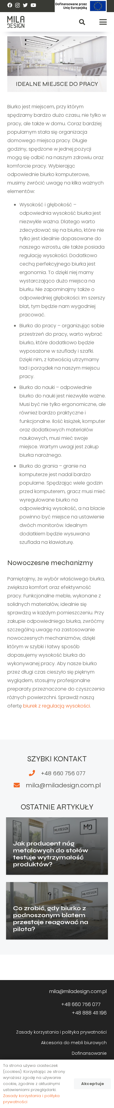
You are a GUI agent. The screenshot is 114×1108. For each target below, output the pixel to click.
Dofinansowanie (89, 1053)
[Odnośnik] (81, 6)
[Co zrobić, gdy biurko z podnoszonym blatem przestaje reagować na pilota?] (57, 911)
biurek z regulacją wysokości (56, 705)
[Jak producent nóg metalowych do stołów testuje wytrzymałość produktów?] (57, 846)
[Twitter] (25, 5)
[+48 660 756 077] (35, 773)
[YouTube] (33, 5)
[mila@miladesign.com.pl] (19, 785)
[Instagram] (17, 5)
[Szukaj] (82, 22)
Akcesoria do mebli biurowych (74, 1043)
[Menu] (103, 22)
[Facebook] (9, 5)
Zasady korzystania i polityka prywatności (61, 1032)
